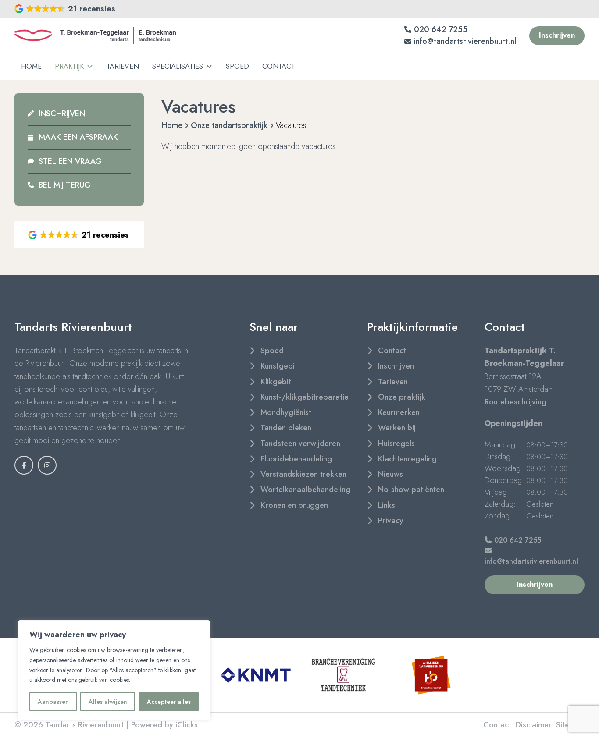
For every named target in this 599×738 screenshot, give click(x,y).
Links (386, 505)
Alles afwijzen (108, 701)
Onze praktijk (401, 397)
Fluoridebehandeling (296, 459)
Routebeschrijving (515, 402)
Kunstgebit (278, 366)
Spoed (237, 66)
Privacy (390, 520)
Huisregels (396, 443)
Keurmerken (399, 412)
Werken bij (397, 427)
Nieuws (390, 474)
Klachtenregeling (407, 459)
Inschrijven (62, 113)
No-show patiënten (411, 489)
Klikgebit (275, 381)
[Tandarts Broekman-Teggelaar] (95, 35)
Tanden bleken (285, 427)
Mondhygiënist (285, 412)
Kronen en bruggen (294, 505)
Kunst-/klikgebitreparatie (304, 397)
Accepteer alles (169, 701)
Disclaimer (534, 725)
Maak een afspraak (78, 137)
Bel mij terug (65, 185)
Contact (278, 66)
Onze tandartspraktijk (229, 125)
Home (31, 66)
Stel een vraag (70, 161)
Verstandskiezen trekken (303, 474)
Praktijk (69, 66)
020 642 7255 (440, 29)
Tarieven (123, 66)
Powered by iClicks (164, 725)
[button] (65, 9)
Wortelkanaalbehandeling (305, 489)
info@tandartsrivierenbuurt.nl (465, 41)
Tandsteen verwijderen (300, 443)
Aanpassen (53, 701)
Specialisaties (177, 66)
